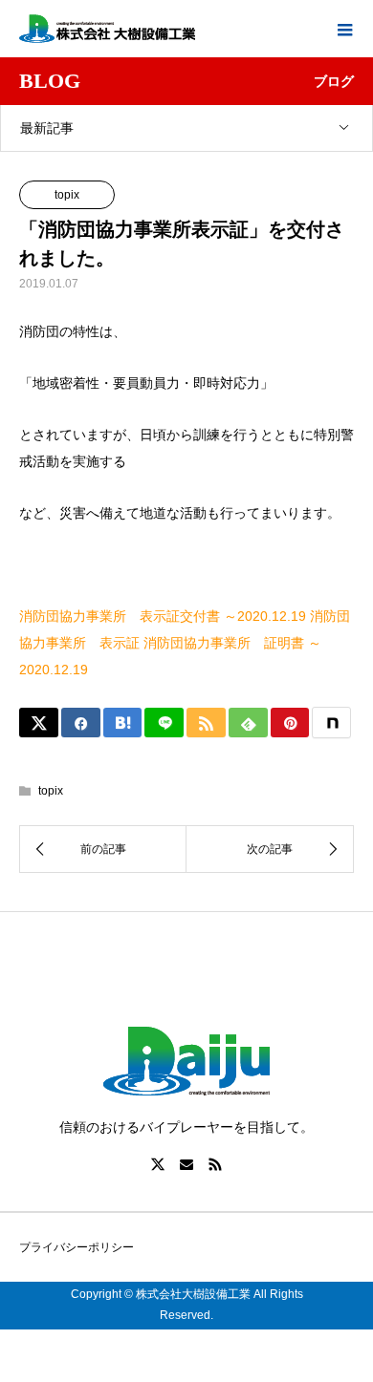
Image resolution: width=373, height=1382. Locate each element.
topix (67, 195)
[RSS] (215, 1164)
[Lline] (164, 722)
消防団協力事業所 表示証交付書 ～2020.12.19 (162, 616)
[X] (158, 1164)
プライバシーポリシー (76, 1247)
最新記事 (47, 128)
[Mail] (186, 1164)
